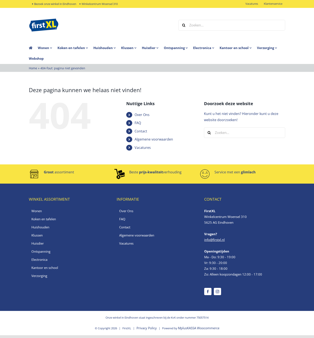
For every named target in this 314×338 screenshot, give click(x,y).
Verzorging (39, 276)
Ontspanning (40, 251)
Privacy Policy (146, 328)
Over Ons (142, 114)
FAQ (138, 122)
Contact (141, 131)
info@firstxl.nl (214, 240)
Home (33, 68)
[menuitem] (47, 47)
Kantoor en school (44, 267)
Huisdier (37, 243)
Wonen (36, 211)
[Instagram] (217, 291)
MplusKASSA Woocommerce (198, 328)
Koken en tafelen (43, 219)
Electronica (39, 259)
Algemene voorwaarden (154, 139)
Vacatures (143, 147)
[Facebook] (207, 291)
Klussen (37, 235)
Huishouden (40, 227)
